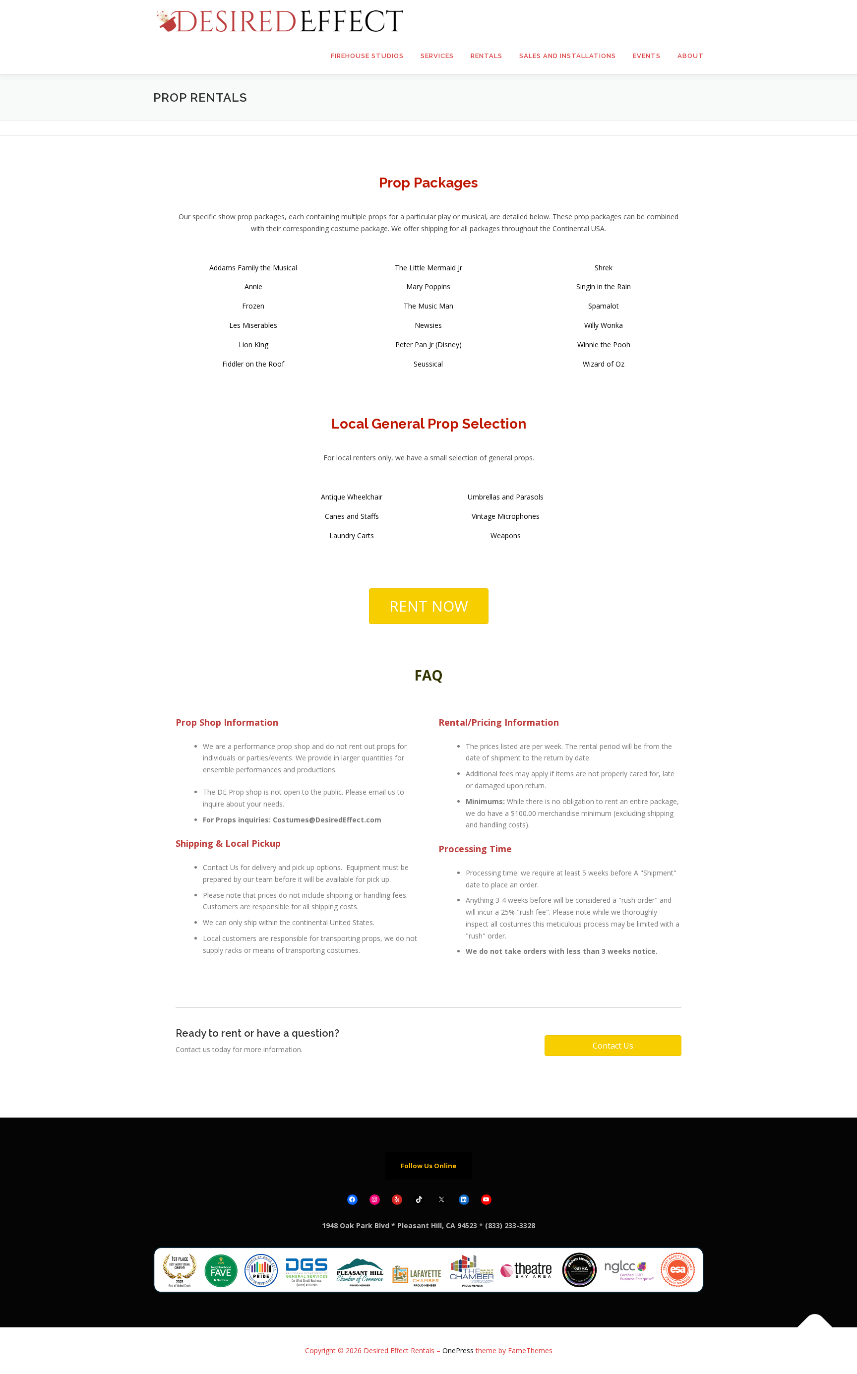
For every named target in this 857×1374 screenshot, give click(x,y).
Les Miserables (253, 325)
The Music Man (428, 306)
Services (437, 56)
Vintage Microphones (506, 516)
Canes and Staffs (352, 516)
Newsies (428, 325)
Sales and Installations (567, 56)
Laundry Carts (351, 535)
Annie (253, 286)
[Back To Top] (815, 1327)
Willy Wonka (603, 325)
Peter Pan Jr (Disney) (428, 344)
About (690, 56)
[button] (429, 606)
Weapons (505, 535)
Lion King (253, 344)
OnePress (458, 1350)
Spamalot (603, 306)
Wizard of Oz (603, 364)
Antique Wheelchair (351, 496)
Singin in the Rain (603, 286)
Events (647, 56)
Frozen (253, 306)
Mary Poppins (428, 286)
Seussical (428, 364)
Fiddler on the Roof (253, 364)
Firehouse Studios (367, 56)
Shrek (603, 267)
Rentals (486, 56)
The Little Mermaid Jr (428, 267)
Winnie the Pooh (603, 344)
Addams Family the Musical (253, 267)
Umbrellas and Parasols (506, 496)
